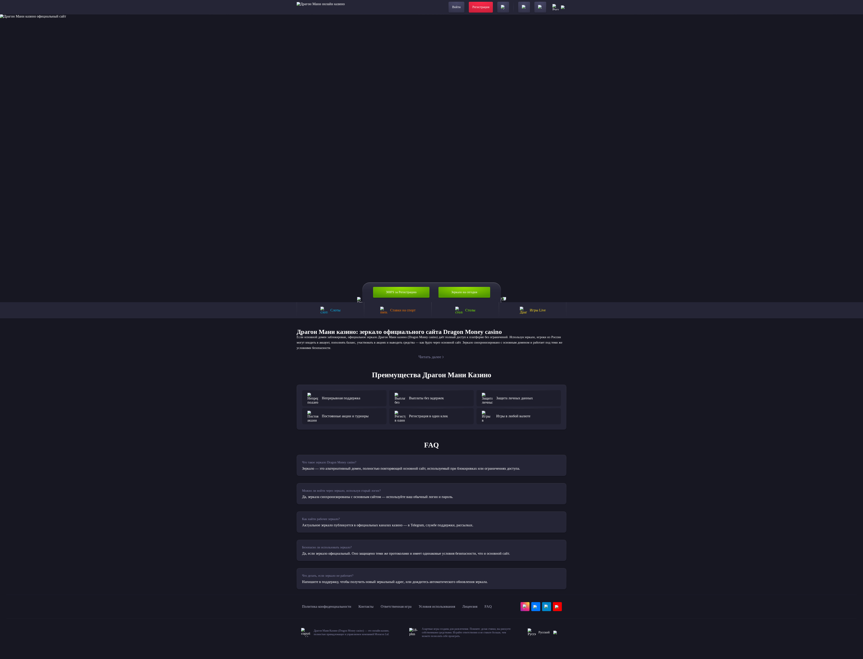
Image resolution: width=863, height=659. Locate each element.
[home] (321, 7)
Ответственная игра (396, 606)
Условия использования (437, 606)
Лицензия (469, 606)
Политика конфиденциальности (326, 606)
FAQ (488, 606)
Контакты (366, 606)
